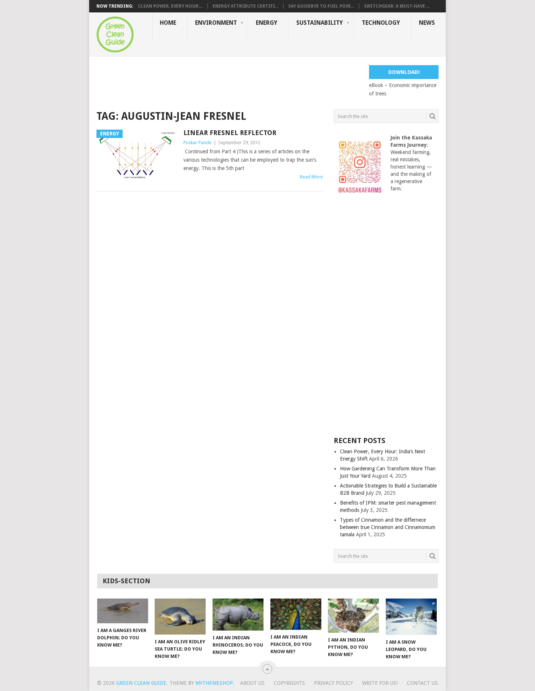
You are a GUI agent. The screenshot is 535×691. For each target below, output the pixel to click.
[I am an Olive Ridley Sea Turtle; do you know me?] (180, 617)
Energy (266, 22)
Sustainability (319, 22)
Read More (311, 176)
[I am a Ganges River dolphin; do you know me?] (122, 611)
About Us (252, 683)
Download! (404, 72)
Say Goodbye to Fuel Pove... (321, 6)
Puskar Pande (197, 142)
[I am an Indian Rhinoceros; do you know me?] (238, 615)
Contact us (422, 683)
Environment (216, 22)
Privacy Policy (333, 683)
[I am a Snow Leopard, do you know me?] (411, 617)
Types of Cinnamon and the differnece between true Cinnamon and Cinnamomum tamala (387, 527)
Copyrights (289, 683)
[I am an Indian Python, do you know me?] (353, 616)
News (427, 22)
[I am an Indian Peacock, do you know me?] (295, 614)
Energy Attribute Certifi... (245, 6)
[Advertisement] (228, 81)
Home (168, 22)
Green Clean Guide (141, 683)
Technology (381, 22)
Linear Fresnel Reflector (229, 133)
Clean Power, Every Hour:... (170, 6)
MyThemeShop (214, 683)
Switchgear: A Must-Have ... (396, 6)
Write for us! (380, 683)
